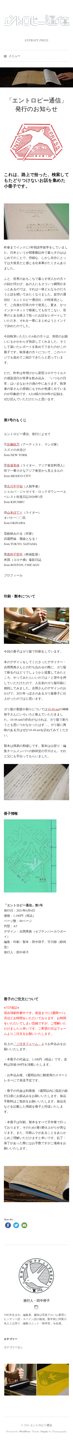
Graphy (44, 1431)
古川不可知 (15, 486)
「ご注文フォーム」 (27, 1044)
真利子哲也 (15, 554)
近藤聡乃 (13, 444)
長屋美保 (13, 465)
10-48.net (53, 709)
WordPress (24, 1431)
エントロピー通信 (41, 1425)
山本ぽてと (15, 512)
